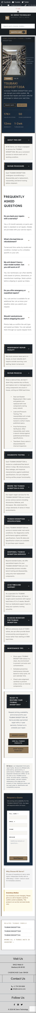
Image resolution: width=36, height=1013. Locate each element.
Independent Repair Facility (16, 349)
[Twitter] (22, 1004)
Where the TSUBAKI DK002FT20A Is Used (16, 487)
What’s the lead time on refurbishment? (13, 240)
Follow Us (18, 997)
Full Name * (13, 813)
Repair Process (14, 373)
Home (5, 38)
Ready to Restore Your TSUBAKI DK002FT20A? (16, 701)
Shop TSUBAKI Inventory (18, 750)
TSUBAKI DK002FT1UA (12, 935)
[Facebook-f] (14, 1004)
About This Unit (14, 140)
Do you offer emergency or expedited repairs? (15, 291)
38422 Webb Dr (18, 965)
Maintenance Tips (15, 648)
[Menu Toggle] (18, 12)
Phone (11, 829)
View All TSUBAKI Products (18, 742)
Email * (12, 821)
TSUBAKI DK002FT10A (12, 927)
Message (12, 837)
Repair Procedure (15, 166)
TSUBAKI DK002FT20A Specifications (16, 520)
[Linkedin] (18, 1004)
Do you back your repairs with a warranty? (14, 217)
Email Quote (22, 105)
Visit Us (18, 958)
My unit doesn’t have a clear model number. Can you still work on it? (14, 264)
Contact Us (18, 978)
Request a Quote (18, 735)
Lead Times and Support (14, 586)
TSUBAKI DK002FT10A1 (12, 931)
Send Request (18, 858)
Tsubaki (21, 38)
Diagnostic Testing (16, 455)
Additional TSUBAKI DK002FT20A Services (16, 553)
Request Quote (9, 105)
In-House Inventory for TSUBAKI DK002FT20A (16, 620)
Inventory (12, 38)
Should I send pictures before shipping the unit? (14, 317)
